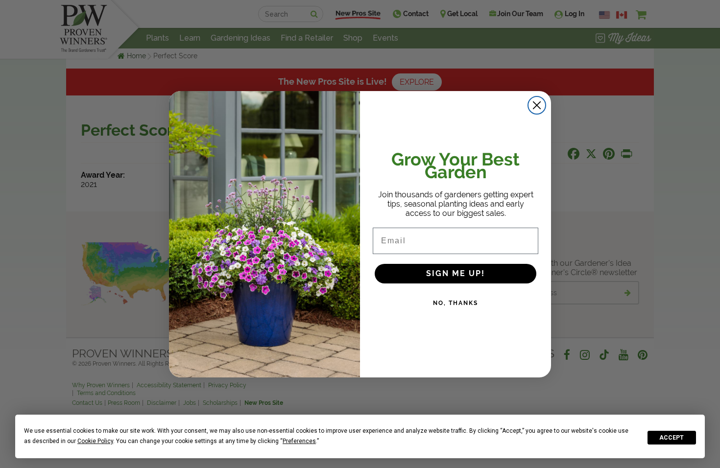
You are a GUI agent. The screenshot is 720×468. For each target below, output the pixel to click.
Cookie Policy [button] (95, 441)
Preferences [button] (299, 441)
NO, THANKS (455, 303)
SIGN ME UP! (455, 273)
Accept (671, 437)
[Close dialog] (537, 105)
